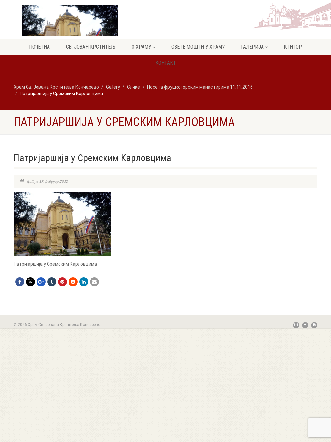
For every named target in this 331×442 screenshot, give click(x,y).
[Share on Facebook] (19, 281)
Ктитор (293, 47)
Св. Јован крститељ (90, 47)
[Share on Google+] (41, 281)
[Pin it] (62, 281)
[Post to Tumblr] (51, 281)
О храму (141, 47)
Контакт (165, 63)
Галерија (252, 47)
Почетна (39, 47)
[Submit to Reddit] (73, 281)
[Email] (94, 281)
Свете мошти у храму (198, 47)
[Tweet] (30, 281)
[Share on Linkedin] (83, 281)
